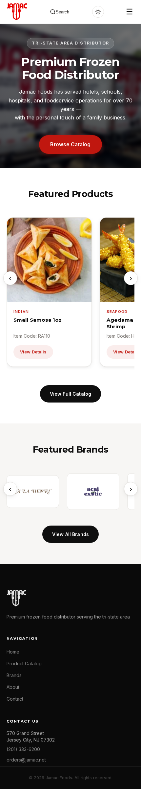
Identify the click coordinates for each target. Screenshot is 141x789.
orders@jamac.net (26, 759)
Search (62, 11)
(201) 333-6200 (23, 749)
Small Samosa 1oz (37, 320)
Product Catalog (24, 663)
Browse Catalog (70, 144)
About (13, 687)
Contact (15, 699)
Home (13, 652)
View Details (33, 352)
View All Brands (70, 534)
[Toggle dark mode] (98, 12)
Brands (14, 675)
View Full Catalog (70, 394)
